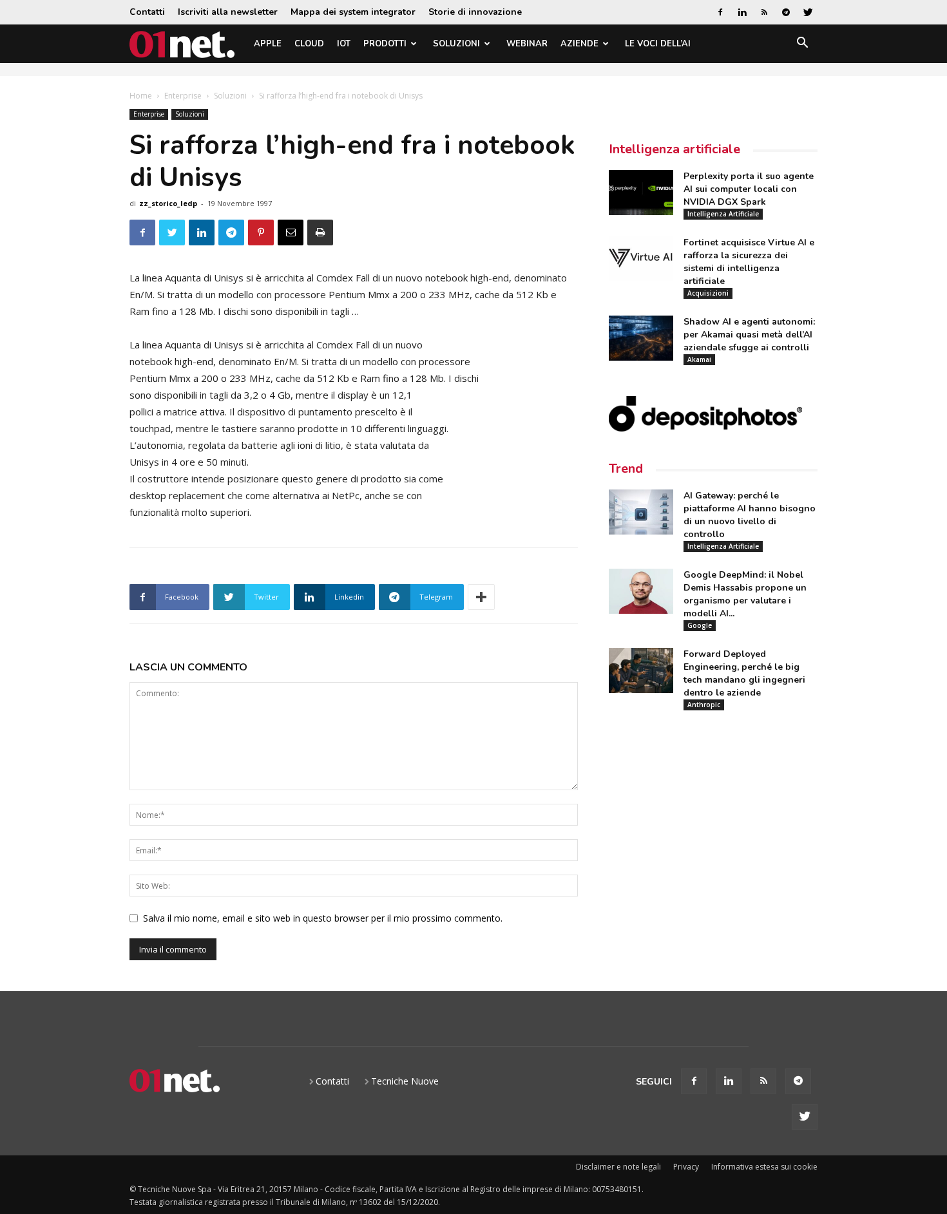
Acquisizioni (708, 293)
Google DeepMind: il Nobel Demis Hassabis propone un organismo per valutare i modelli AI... (745, 594)
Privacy (686, 1166)
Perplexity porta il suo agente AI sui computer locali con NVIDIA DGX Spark (749, 189)
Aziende (579, 44)
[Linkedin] (742, 12)
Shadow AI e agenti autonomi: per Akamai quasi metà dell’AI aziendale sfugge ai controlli (749, 335)
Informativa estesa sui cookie (764, 1166)
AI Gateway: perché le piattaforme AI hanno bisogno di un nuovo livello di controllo (750, 514)
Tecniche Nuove (405, 1081)
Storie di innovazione (475, 12)
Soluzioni (456, 44)
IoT (343, 44)
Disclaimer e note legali (618, 1166)
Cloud (309, 44)
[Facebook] (720, 12)
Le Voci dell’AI (658, 44)
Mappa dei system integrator (353, 12)
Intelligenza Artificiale (723, 213)
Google (699, 625)
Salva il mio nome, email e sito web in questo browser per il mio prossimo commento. (322, 918)
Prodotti (385, 44)
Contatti (147, 12)
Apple (268, 44)
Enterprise (183, 95)
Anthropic (703, 704)
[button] (802, 45)
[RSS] (764, 12)
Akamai (699, 359)
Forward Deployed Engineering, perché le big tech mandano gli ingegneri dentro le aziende (744, 673)
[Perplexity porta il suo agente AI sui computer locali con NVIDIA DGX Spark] (641, 192)
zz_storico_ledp (168, 203)
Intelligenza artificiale (674, 149)
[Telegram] (786, 12)
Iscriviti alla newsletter (228, 12)
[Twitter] (808, 12)
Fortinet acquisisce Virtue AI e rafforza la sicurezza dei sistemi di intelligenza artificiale (749, 261)
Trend (626, 468)
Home (140, 95)
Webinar (527, 44)
